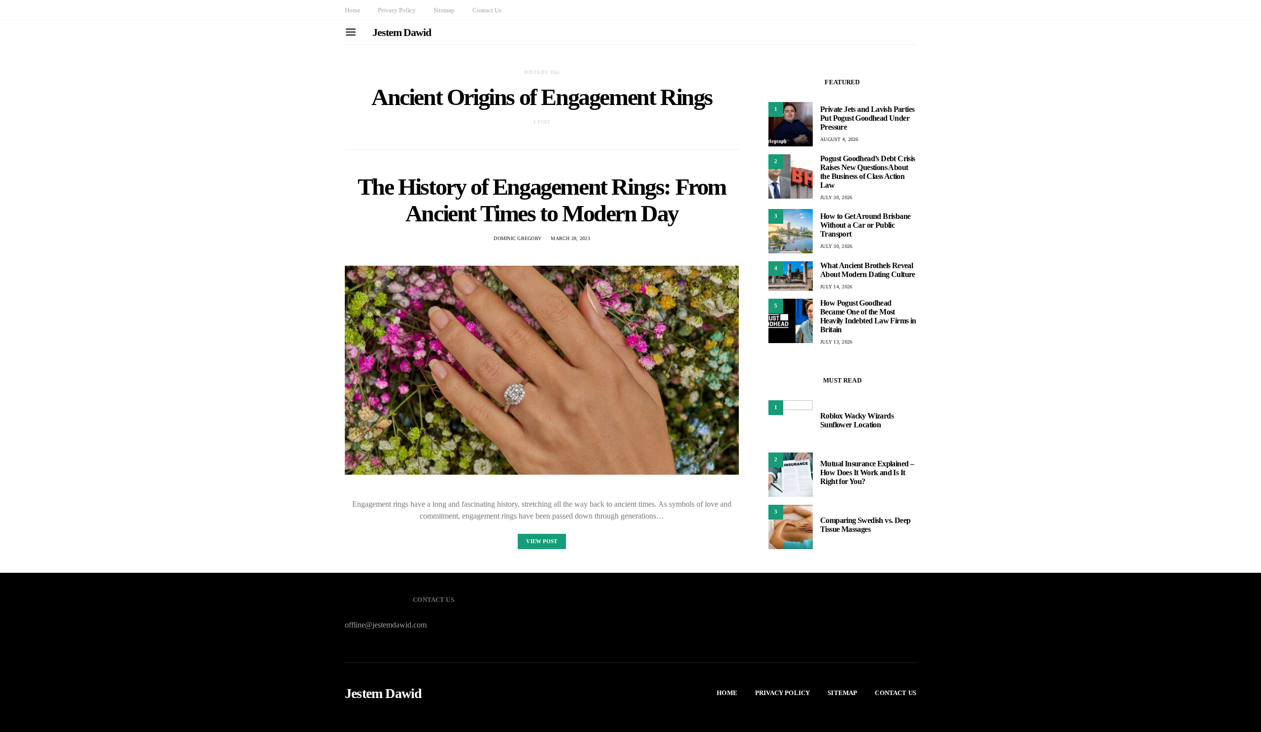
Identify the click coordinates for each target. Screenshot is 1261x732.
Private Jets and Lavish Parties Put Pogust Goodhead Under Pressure (867, 118)
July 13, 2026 (836, 342)
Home (352, 10)
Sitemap (444, 10)
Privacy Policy (397, 10)
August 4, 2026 (839, 139)
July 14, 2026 (836, 286)
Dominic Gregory (517, 238)
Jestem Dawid (401, 32)
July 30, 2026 (836, 197)
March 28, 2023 (570, 238)
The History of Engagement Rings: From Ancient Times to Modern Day (542, 200)
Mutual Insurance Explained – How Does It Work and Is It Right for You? (867, 472)
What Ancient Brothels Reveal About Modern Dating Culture (867, 270)
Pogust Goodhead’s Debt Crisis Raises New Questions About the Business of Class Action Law (867, 171)
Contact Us (486, 10)
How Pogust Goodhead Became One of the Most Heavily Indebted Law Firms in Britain (868, 316)
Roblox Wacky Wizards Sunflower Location (857, 420)
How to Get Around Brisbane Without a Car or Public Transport (865, 225)
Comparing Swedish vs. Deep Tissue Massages (865, 524)
